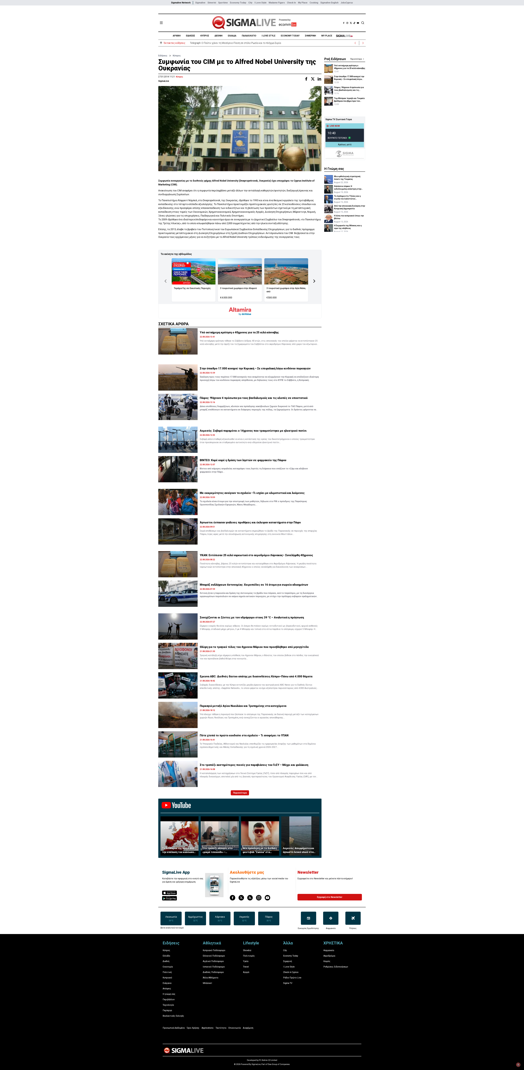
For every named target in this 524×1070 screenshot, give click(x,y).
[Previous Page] (165, 281)
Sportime (223, 2)
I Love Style (260, 2)
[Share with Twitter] (313, 79)
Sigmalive (200, 2)
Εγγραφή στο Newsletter (329, 897)
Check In (291, 2)
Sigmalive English (329, 2)
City (250, 2)
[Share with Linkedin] (319, 79)
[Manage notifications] (518, 1064)
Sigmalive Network (181, 2)
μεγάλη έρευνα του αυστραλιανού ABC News (269, 685)
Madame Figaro (277, 2)
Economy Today (238, 2)
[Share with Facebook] (306, 79)
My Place (302, 2)
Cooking (314, 2)
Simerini (212, 2)
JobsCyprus (347, 2)
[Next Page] (314, 281)
